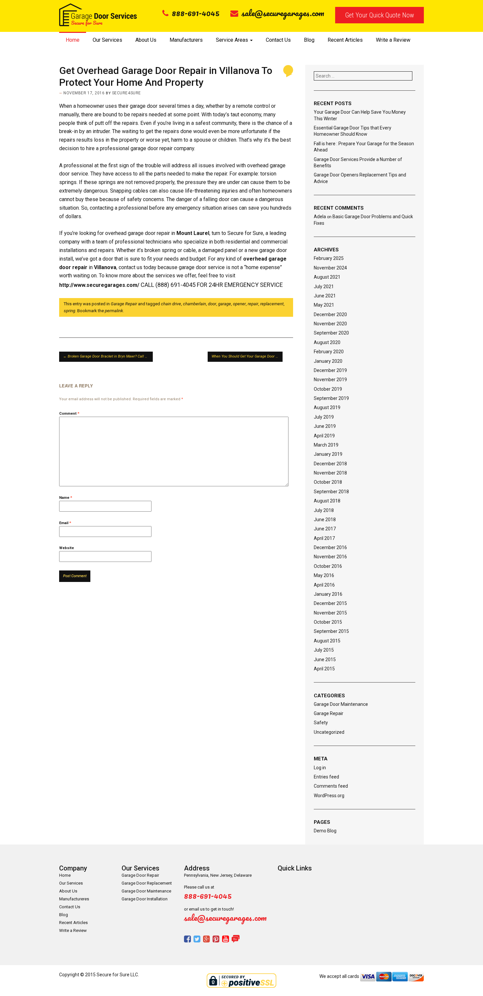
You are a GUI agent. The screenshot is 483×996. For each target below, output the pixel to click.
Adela (320, 216)
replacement (272, 303)
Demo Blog (325, 830)
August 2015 (327, 640)
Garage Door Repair (140, 875)
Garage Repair (124, 303)
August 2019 (327, 407)
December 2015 (330, 603)
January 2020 (328, 361)
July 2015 (324, 650)
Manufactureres (74, 898)
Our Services (107, 40)
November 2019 (330, 379)
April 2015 (324, 668)
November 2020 (330, 323)
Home (73, 40)
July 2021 (324, 286)
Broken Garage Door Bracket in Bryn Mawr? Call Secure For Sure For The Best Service (108, 356)
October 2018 (328, 482)
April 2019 (324, 435)
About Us (145, 40)
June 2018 (325, 519)
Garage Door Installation (145, 898)
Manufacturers (186, 40)
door (212, 303)
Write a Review (393, 40)
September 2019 (331, 398)
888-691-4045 (195, 13)
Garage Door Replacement (147, 883)
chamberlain (194, 303)
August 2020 (327, 342)
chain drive (171, 303)
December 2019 (330, 370)
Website (66, 548)
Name (65, 498)
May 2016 (324, 575)
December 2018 (330, 463)
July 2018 (324, 510)
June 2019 (325, 426)
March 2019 (326, 445)
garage (224, 303)
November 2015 (330, 612)
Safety (321, 722)
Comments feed (331, 786)
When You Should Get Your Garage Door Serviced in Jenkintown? (247, 356)
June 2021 (325, 295)
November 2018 (330, 472)
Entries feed (326, 776)
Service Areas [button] (232, 40)
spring (69, 310)
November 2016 (330, 556)
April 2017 (324, 538)
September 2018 (331, 491)
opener (239, 303)
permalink (114, 310)
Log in (320, 767)
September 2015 (331, 631)
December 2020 (330, 314)
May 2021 (324, 305)
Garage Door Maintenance (341, 704)
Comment (69, 413)
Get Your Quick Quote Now (379, 15)
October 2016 (328, 566)
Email (65, 523)
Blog (309, 40)
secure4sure (126, 93)
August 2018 (327, 500)
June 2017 (325, 528)
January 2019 (328, 454)
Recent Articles (345, 40)
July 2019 (324, 417)
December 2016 (330, 547)
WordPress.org (329, 795)
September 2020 (331, 333)
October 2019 (328, 389)
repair (253, 303)
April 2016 (324, 585)
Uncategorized (329, 732)
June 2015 (325, 659)
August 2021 (327, 277)
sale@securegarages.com (283, 13)
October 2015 (328, 622)
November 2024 (330, 267)
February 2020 (329, 351)
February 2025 (329, 258)
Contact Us (278, 40)
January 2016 (328, 594)
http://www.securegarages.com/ (99, 285)
